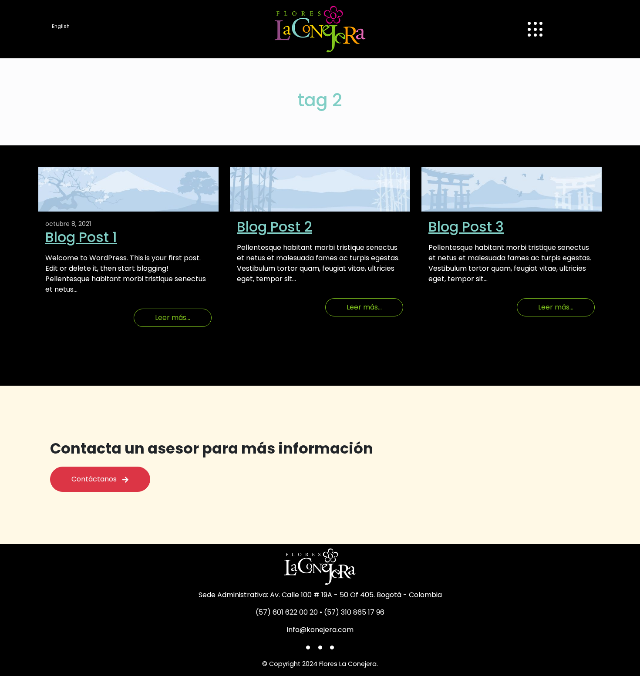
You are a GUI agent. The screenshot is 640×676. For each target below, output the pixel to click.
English (61, 26)
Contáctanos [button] (96, 479)
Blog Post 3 (466, 226)
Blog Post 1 (81, 237)
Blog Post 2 (274, 226)
